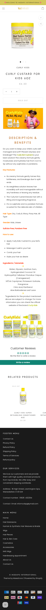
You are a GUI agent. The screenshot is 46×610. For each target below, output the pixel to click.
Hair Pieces (8, 534)
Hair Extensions (9, 522)
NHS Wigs (7, 551)
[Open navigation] (3, 8)
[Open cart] (43, 8)
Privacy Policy (9, 443)
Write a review (23, 362)
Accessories (8, 547)
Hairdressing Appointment (15, 555)
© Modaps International (23, 575)
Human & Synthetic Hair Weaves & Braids (21, 526)
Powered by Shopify (33, 578)
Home (5, 517)
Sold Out (23, 100)
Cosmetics (8, 543)
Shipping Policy (9, 451)
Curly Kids (23, 67)
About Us (7, 559)
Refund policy (9, 459)
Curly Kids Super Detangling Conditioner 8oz (23, 415)
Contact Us (8, 438)
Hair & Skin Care (10, 539)
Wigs (5, 530)
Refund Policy (9, 447)
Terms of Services (11, 455)
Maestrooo (18, 578)
